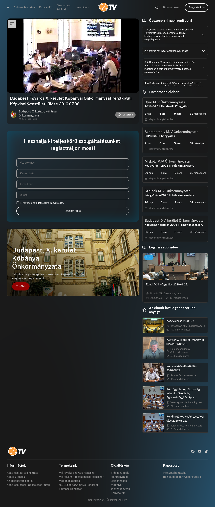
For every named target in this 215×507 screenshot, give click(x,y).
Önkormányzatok (24, 7)
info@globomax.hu (174, 472)
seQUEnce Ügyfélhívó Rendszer (78, 484)
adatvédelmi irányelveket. (50, 203)
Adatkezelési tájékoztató (22, 472)
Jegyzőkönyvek (120, 489)
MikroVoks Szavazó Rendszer (77, 472)
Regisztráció (197, 7)
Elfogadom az (42, 203)
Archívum (83, 7)
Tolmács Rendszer (70, 489)
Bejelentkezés (172, 7)
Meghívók (117, 484)
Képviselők (46, 7)
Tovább (21, 286)
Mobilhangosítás (69, 480)
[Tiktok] (206, 451)
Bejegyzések (119, 480)
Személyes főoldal (64, 7)
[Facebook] (193, 451)
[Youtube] (200, 451)
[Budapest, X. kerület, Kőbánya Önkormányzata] (13, 115)
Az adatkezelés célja (20, 480)
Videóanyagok (120, 472)
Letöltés (128, 114)
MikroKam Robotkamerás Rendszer (81, 476)
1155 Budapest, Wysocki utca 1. (182, 476)
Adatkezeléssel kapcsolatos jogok (28, 484)
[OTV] (107, 7)
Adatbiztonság (16, 476)
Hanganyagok (119, 476)
